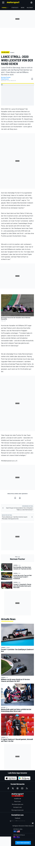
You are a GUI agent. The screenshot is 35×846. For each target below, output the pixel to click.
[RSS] (27, 788)
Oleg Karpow (5, 79)
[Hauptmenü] (3, 2)
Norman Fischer (6, 77)
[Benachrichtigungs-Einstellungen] (20, 498)
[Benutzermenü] (31, 2)
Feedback (17, 818)
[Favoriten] (32, 79)
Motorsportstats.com (18, 810)
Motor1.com (17, 801)
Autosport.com (17, 807)
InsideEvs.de (17, 798)
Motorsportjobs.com (17, 804)
